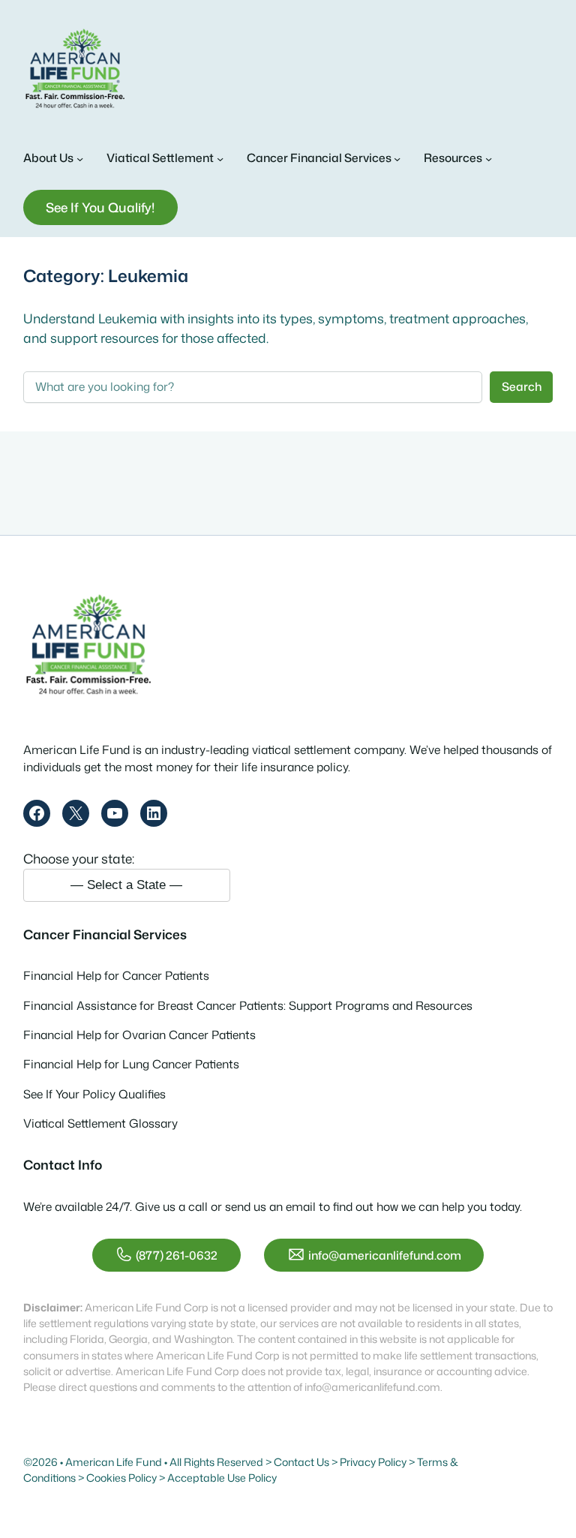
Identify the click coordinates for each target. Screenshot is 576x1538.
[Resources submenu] (488, 158)
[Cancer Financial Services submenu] (397, 158)
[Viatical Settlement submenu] (220, 158)
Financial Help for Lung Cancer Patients (131, 1064)
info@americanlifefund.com (384, 1255)
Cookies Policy (121, 1477)
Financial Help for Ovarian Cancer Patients (139, 1034)
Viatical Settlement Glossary (100, 1123)
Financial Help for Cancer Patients (116, 975)
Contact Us (301, 1462)
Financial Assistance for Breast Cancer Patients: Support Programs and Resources (247, 1005)
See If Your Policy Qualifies (94, 1094)
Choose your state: (78, 858)
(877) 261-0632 (177, 1255)
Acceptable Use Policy (222, 1477)
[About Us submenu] (79, 158)
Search (522, 386)
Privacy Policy (373, 1462)
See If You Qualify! (100, 207)
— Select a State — (126, 884)
